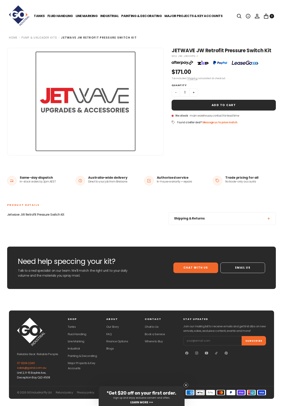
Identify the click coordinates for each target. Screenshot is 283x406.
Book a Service (155, 334)
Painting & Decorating (141, 16)
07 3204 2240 (26, 363)
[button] (248, 16)
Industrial (109, 16)
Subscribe (253, 341)
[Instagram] (196, 353)
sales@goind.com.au (31, 368)
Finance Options (117, 341)
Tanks (72, 327)
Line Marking (87, 16)
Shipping (192, 78)
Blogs (110, 348)
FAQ (109, 334)
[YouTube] (206, 353)
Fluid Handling (60, 16)
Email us (242, 267)
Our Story (112, 327)
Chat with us (195, 267)
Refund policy (64, 392)
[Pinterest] (226, 353)
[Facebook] (186, 353)
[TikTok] (216, 353)
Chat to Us (151, 327)
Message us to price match (219, 122)
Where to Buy (154, 341)
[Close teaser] (186, 385)
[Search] (239, 16)
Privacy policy (85, 392)
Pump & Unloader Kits (39, 37)
